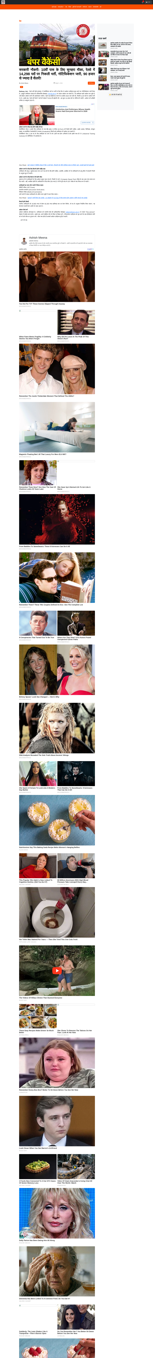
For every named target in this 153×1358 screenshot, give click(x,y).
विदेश (69, 7)
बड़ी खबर (54, 7)
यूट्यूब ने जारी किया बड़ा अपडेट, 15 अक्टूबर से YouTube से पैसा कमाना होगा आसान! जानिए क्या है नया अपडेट (57, 198)
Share (92, 83)
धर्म (100, 7)
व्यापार (90, 7)
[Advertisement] (72, 13)
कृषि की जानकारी (77, 7)
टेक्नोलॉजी (95, 7)
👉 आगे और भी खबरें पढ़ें (115, 94)
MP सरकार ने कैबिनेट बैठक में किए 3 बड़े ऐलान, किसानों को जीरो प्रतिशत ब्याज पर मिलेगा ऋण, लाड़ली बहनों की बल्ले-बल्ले (61, 165)
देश (66, 7)
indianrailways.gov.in (72, 212)
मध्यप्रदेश (60, 7)
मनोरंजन (85, 7)
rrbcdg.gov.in (52, 94)
